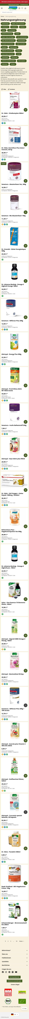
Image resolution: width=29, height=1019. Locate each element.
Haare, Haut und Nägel (8, 37)
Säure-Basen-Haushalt (7, 54)
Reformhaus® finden (13, 4)
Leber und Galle (21, 44)
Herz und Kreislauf (22, 37)
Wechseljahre (21, 61)
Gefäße (17, 33)
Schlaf (18, 54)
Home (2, 16)
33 (16, 941)
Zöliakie (13, 64)
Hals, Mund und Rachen (8, 40)
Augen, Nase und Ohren (18, 23)
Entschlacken (12, 30)
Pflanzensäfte (13, 47)
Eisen (3, 30)
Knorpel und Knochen (7, 44)
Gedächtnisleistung (7, 33)
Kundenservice (24, 4)
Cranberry (14, 27)
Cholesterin (5, 27)
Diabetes (22, 27)
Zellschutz (4, 64)
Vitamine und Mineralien (8, 61)
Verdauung (14, 57)
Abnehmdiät (5, 23)
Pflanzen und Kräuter (7, 50)
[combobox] (14, 12)
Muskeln (4, 47)
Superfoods (5, 57)
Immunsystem (21, 40)
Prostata (19, 50)
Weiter (21, 941)
